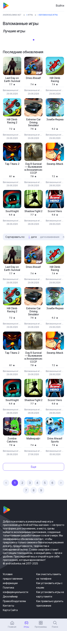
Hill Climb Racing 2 (12, 121)
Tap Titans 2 (12, 163)
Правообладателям (14, 601)
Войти (60, 5)
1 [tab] (33, 40)
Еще (33, 467)
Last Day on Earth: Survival (12, 79)
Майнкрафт (33, 438)
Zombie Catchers (12, 440)
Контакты (8, 605)
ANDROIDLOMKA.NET (12, 15)
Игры (30, 15)
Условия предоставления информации (13, 579)
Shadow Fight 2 (33, 211)
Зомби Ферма (54, 119)
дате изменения (49, 236)
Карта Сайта (10, 610)
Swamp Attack (55, 163)
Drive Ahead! (33, 78)
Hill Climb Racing (55, 79)
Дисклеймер (10, 596)
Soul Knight (12, 211)
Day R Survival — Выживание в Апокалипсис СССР (33, 168)
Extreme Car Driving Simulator (33, 122)
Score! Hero (55, 211)
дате (34, 236)
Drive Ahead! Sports (54, 440)
